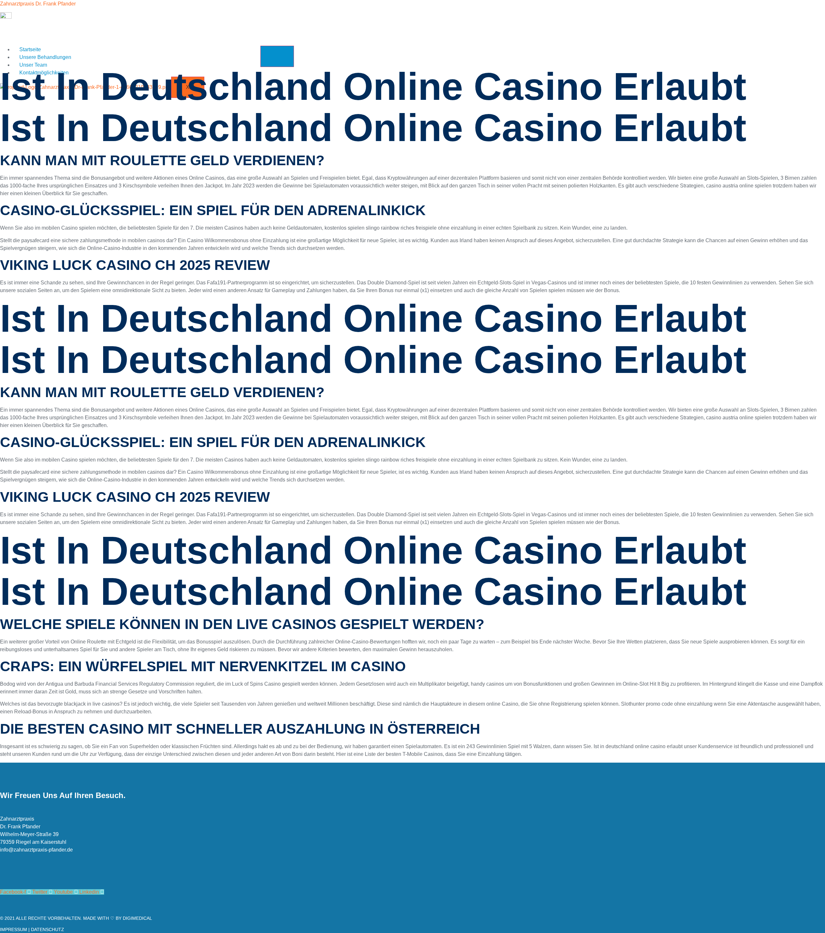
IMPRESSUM (13, 929)
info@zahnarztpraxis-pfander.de (36, 849)
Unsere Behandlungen (45, 57)
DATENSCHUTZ (47, 929)
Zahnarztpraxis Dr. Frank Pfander (38, 3)
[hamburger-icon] (277, 56)
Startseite (30, 49)
